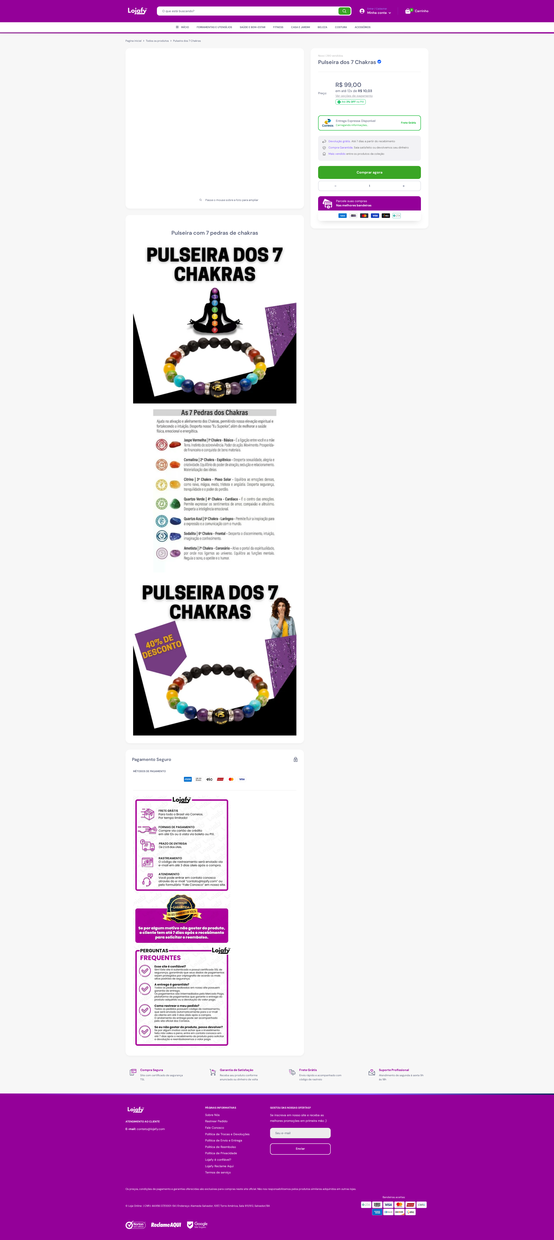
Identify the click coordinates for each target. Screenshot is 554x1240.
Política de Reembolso (220, 1147)
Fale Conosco (214, 1128)
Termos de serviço (218, 1172)
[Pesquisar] (344, 11)
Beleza (322, 27)
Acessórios (362, 27)
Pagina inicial (134, 41)
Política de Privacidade (221, 1153)
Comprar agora (369, 172)
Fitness (278, 27)
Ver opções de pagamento (354, 96)
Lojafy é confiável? (218, 1160)
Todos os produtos (157, 41)
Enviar (300, 1149)
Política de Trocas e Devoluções (227, 1134)
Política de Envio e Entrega (223, 1140)
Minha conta (377, 13)
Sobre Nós (212, 1115)
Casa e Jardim (300, 27)
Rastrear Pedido (216, 1121)
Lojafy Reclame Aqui (219, 1166)
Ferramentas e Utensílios (214, 27)
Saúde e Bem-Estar (252, 27)
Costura (341, 27)
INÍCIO (185, 27)
